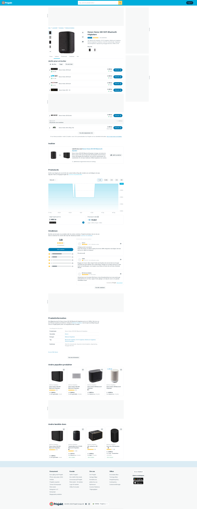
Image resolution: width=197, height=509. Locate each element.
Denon (66, 334)
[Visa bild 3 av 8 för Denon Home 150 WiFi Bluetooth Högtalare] (50, 42)
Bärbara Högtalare (69, 27)
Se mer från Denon (53, 352)
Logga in (189, 2)
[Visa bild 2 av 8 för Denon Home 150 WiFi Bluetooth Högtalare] (50, 37)
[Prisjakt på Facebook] (86, 504)
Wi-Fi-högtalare (80, 339)
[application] (86, 198)
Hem (49, 27)
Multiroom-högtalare (90, 339)
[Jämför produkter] (82, 41)
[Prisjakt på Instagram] (89, 504)
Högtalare (61, 27)
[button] (50, 51)
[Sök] (120, 3)
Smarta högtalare (69, 341)
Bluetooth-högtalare (70, 339)
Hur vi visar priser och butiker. (114, 136)
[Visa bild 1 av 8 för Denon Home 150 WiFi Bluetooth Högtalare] (50, 32)
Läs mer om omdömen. (87, 235)
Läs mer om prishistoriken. (75, 174)
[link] (86, 155)
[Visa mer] (49, 70)
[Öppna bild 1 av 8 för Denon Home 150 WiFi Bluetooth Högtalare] (66, 42)
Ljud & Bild (54, 27)
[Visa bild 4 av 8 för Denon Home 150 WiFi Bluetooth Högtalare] (50, 47)
